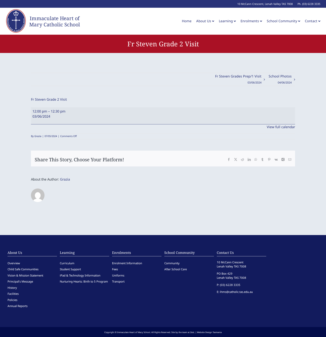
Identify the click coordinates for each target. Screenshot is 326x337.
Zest (192, 332)
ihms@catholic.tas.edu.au (236, 292)
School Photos (280, 79)
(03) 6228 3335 (230, 285)
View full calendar (281, 127)
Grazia (37, 136)
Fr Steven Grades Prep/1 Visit (238, 79)
